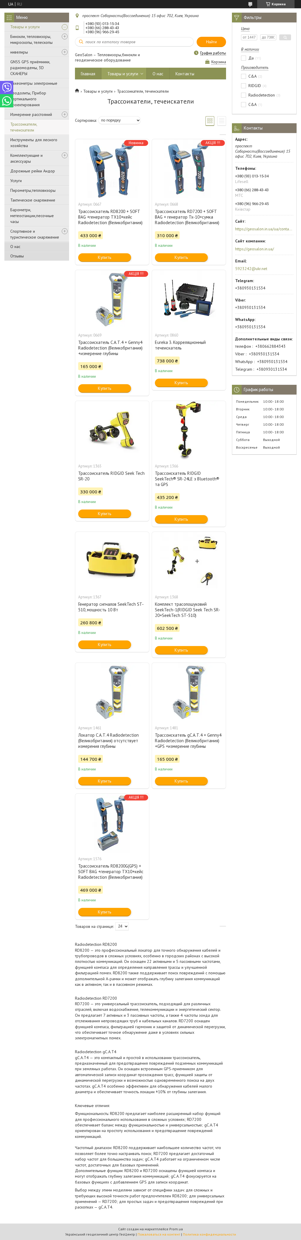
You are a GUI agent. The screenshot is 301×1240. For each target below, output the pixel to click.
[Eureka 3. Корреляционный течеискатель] (189, 299)
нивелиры (19, 52)
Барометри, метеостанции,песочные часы (32, 215)
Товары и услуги (25, 26)
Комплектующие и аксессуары (26, 158)
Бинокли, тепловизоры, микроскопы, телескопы (31, 39)
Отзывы (17, 256)
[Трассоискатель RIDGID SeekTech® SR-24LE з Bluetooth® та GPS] (189, 430)
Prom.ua (176, 1229)
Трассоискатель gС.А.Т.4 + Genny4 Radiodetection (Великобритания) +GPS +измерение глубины (188, 740)
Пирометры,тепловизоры (33, 190)
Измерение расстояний (31, 114)
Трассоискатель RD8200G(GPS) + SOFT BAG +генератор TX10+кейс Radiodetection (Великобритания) (110, 871)
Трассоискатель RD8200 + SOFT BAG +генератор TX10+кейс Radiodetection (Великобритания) (110, 217)
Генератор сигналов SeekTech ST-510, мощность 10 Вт (111, 606)
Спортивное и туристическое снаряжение (34, 234)
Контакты (184, 73)
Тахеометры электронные (33, 83)
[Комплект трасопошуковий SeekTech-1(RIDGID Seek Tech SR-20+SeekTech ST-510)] (189, 561)
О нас (15, 246)
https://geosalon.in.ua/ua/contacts (263, 229)
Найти (211, 42)
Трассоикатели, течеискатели (23, 127)
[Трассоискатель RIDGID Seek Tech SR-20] (112, 430)
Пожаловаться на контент (159, 1234)
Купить (104, 257)
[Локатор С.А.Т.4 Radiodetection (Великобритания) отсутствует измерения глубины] (112, 692)
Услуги (16, 180)
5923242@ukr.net (251, 268)
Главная (88, 73)
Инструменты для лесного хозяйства (33, 142)
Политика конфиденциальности (209, 1234)
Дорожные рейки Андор (32, 171)
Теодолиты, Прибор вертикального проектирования (28, 98)
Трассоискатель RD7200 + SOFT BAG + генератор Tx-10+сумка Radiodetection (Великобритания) (187, 217)
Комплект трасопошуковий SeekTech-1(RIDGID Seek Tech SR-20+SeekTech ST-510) (187, 609)
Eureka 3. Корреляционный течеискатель (180, 345)
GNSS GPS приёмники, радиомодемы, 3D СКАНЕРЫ (30, 67)
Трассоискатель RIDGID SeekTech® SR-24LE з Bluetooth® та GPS (187, 478)
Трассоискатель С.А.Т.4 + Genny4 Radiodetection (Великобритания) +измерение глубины (110, 347)
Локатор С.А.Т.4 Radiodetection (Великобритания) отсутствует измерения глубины (108, 740)
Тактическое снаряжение (32, 200)
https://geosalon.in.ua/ (254, 249)
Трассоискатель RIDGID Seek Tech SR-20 (111, 476)
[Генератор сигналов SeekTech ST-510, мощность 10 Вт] (112, 561)
